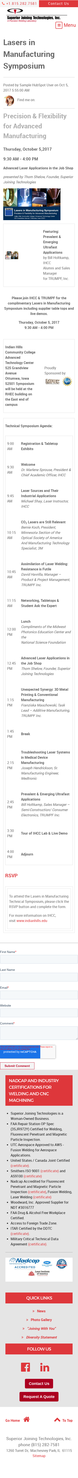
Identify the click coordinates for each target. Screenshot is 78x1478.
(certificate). (20, 1166)
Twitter (51, 100)
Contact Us (58, 4)
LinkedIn (44, 100)
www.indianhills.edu (31, 921)
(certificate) (50, 1171)
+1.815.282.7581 (21, 4)
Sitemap (39, 1456)
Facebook (38, 100)
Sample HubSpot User (37, 85)
